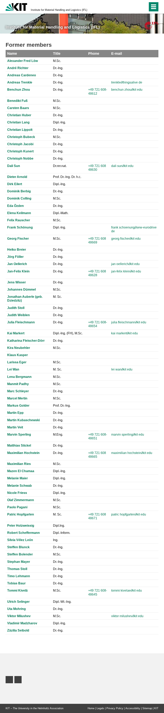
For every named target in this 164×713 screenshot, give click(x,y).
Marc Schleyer (18, 391)
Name (12, 54)
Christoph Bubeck (21, 137)
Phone (93, 54)
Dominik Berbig (19, 191)
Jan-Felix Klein (18, 271)
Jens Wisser (16, 282)
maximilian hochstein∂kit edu (131, 453)
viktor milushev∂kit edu (127, 616)
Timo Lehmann (18, 576)
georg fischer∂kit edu (126, 238)
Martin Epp (15, 412)
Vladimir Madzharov (22, 623)
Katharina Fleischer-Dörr (26, 340)
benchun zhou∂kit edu (126, 89)
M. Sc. (57, 296)
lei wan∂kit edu (121, 369)
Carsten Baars (18, 108)
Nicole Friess (17, 493)
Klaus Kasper (17, 355)
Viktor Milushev (19, 616)
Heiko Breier (16, 249)
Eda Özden (15, 206)
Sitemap (147, 708)
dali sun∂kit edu (122, 166)
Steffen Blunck (18, 547)
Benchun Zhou (18, 89)
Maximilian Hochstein (23, 453)
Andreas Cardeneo (21, 75)
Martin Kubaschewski (23, 420)
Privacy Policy (114, 708)
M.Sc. (57, 61)
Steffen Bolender (20, 554)
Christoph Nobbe (20, 158)
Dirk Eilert (14, 184)
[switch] (136, 7)
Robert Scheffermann (23, 532)
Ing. (55, 540)
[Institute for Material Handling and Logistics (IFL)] (151, 25)
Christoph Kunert (20, 151)
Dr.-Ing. (58, 68)
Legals (100, 708)
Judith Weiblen (18, 315)
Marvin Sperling (19, 434)
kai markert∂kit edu (124, 333)
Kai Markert (15, 333)
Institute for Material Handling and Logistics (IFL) (59, 9)
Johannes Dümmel (21, 289)
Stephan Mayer (18, 561)
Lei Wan (13, 369)
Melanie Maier (17, 478)
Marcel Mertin (17, 398)
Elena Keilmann (19, 213)
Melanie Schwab (19, 485)
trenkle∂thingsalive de (126, 82)
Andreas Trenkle (19, 82)
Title (56, 54)
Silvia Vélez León (20, 540)
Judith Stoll (15, 308)
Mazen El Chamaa (20, 471)
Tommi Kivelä (17, 590)
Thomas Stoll (17, 569)
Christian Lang (18, 122)
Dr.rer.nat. (60, 166)
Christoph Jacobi (20, 144)
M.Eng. (58, 434)
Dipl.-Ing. (59, 122)
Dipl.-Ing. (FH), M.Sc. (68, 333)
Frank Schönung (20, 227)
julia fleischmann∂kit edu (128, 322)
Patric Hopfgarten (20, 514)
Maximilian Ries (19, 464)
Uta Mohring (16, 609)
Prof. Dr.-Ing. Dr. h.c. (67, 177)
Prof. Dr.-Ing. (62, 405)
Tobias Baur (16, 583)
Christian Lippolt (19, 129)
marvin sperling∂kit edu (127, 434)
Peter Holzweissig (20, 525)
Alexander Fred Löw (22, 61)
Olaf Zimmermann (20, 500)
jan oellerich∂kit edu (125, 264)
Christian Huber (19, 115)
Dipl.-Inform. (61, 532)
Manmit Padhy (18, 384)
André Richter (17, 68)
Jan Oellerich (17, 264)
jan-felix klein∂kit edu (126, 271)
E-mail (116, 54)
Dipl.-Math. (60, 213)
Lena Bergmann (19, 376)
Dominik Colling (19, 198)
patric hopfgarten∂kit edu (128, 514)
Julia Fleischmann (21, 322)
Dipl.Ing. (59, 525)
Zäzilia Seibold (18, 630)
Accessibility (132, 708)
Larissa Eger (16, 362)
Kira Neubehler (18, 348)
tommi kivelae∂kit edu (126, 590)
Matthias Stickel (19, 445)
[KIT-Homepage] (16, 6)
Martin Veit (15, 427)
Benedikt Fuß (17, 100)
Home (91, 708)
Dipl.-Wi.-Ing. (62, 601)
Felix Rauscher (18, 220)
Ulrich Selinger (18, 601)
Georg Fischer (18, 238)
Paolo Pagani (17, 507)
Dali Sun (13, 166)
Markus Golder (18, 405)
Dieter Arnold (17, 177)
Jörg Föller (15, 256)
